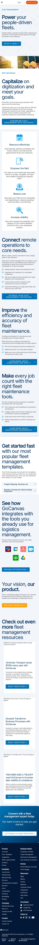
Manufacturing (6, 877)
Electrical (4, 885)
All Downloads (27, 910)
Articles (22, 882)
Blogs (22, 876)
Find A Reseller (25, 869)
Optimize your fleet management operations (18, 296)
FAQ (21, 898)
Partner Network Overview (28, 867)
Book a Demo (10, 44)
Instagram (26, 917)
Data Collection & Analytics (28, 860)
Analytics (5, 862)
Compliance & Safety (26, 851)
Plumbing (4, 894)
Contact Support (7, 921)
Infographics (24, 890)
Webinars (23, 884)
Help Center (24, 895)
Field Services (6, 875)
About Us (5, 909)
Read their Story (16, 686)
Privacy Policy (4, 939)
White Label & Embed (8, 860)
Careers (4, 914)
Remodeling (5, 896)
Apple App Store (28, 905)
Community (23, 892)
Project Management (26, 854)
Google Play (27, 907)
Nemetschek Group (8, 906)
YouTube (33, 917)
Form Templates (7, 854)
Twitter (29, 917)
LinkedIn (21, 917)
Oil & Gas (4, 880)
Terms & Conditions (12, 939)
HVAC (4, 888)
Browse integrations (15, 569)
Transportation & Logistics (10, 883)
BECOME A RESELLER (13, 605)
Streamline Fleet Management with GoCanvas (18, 122)
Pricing (4, 865)
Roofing (4, 899)
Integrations (5, 857)
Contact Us (5, 924)
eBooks (22, 879)
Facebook (23, 917)
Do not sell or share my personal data (27, 939)
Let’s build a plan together (19, 834)
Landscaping (6, 891)
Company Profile (7, 911)
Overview (5, 851)
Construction (6, 872)
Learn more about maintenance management (18, 429)
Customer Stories (25, 887)
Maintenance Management (28, 857)
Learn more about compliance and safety (19, 362)
